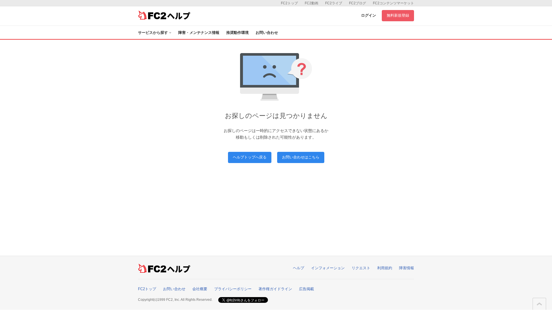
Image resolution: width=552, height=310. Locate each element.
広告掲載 (306, 289)
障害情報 (406, 268)
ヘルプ (298, 268)
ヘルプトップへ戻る (250, 157)
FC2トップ (289, 3)
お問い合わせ (267, 32)
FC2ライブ (333, 3)
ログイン (368, 15)
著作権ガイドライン (275, 289)
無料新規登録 (398, 15)
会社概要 (199, 289)
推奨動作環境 (237, 32)
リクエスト (361, 268)
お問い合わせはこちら (300, 157)
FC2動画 (311, 3)
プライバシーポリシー (233, 289)
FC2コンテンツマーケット (393, 3)
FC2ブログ (357, 3)
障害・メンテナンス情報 (198, 32)
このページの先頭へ (539, 304)
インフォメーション (328, 268)
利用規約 (384, 268)
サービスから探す (153, 32)
